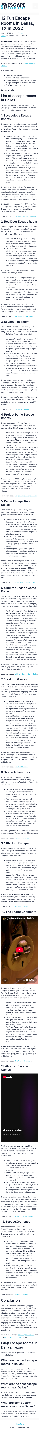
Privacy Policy (19, 1424)
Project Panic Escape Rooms (26, 496)
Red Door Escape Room (24, 316)
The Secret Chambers (23, 1061)
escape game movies (26, 1335)
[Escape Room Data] (13, 6)
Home (3, 36)
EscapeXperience (21, 1295)
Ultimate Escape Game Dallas (26, 674)
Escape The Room (22, 409)
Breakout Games (21, 767)
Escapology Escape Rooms (25, 216)
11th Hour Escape (21, 906)
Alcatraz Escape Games (24, 1216)
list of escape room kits (13, 1337)
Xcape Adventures (22, 838)
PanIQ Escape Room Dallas (25, 583)
